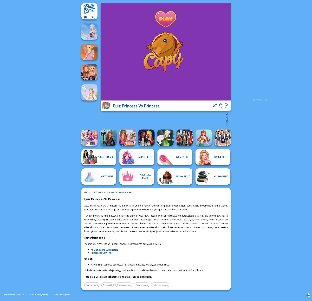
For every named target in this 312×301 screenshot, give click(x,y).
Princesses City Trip (101, 252)
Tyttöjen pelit (97, 192)
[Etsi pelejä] (93, 17)
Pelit (86, 192)
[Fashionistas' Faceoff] (146, 138)
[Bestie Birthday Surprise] (89, 72)
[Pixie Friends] (165, 138)
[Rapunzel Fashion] (89, 52)
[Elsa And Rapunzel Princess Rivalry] (89, 138)
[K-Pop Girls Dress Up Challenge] (184, 138)
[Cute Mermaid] (203, 138)
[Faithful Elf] (89, 32)
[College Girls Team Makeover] (222, 138)
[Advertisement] (260, 51)
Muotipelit (107, 284)
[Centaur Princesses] (108, 138)
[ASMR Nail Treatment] (127, 138)
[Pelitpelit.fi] (85, 17)
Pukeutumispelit (126, 192)
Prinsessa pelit (123, 284)
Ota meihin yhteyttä (40, 294)
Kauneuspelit (111, 192)
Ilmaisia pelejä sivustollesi (14, 294)
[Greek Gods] (89, 92)
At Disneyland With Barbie (104, 249)
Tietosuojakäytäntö (62, 294)
